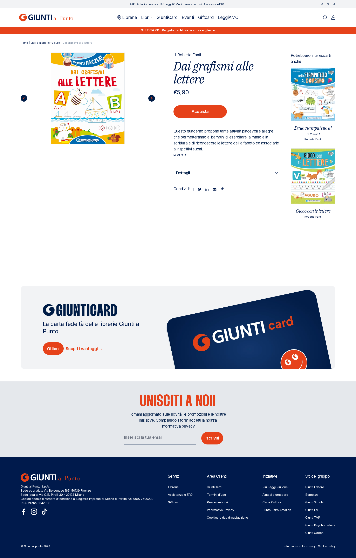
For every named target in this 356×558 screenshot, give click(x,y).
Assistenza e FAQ (180, 495)
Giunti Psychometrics (320, 525)
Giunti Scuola (314, 502)
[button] (147, 17)
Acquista (200, 111)
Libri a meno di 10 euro (45, 42)
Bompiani (311, 495)
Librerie (173, 487)
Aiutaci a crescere (275, 495)
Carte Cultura (271, 502)
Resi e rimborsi (217, 502)
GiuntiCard (214, 487)
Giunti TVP (312, 517)
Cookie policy (326, 546)
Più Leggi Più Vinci (275, 487)
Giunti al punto (33, 546)
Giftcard (173, 502)
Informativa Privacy (220, 510)
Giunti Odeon (314, 533)
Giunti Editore (314, 487)
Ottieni (53, 348)
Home (24, 42)
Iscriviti (212, 438)
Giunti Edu (312, 510)
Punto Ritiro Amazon (276, 510)
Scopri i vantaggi (82, 348)
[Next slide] (151, 98)
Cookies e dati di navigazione (227, 517)
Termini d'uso (216, 495)
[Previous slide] (24, 98)
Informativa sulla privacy (299, 546)
